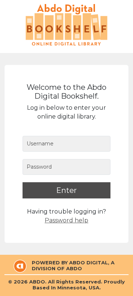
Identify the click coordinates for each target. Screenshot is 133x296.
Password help (66, 220)
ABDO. (38, 282)
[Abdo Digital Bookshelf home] (66, 25)
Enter (66, 190)
